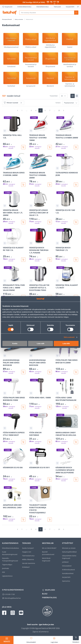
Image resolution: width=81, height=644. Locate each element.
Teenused (57, 7)
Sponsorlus (66, 581)
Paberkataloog (49, 597)
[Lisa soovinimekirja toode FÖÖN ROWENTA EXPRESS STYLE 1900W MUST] (4, 428)
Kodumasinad (29, 19)
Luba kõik (66, 343)
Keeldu (14, 343)
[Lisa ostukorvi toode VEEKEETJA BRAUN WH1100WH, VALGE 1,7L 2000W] (23, 222)
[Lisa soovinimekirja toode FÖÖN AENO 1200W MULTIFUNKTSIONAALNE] (57, 393)
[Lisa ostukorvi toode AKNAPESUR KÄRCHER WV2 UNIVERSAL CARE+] (23, 519)
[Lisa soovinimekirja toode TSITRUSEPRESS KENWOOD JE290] (57, 168)
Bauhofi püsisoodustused (48, 553)
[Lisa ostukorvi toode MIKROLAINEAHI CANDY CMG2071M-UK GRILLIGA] (76, 442)
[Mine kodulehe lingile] (10, 12)
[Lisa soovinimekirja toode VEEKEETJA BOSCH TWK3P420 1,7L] (57, 243)
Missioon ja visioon (69, 548)
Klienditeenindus (42, 7)
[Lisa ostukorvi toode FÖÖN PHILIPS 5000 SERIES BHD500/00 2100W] (23, 407)
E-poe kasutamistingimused (9, 553)
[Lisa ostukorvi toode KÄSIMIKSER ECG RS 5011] (50, 479)
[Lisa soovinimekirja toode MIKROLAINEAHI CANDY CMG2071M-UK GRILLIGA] (57, 428)
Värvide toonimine (28, 563)
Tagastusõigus (7, 565)
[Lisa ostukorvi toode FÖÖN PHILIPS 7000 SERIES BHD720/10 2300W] (76, 372)
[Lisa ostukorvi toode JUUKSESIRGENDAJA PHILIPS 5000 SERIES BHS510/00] (50, 372)
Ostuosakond (66, 566)
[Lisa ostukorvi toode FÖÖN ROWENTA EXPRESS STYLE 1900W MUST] (23, 442)
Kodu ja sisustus (19, 19)
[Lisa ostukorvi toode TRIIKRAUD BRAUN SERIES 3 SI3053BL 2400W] (23, 184)
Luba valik (40, 343)
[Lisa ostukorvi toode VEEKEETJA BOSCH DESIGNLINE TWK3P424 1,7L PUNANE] (50, 259)
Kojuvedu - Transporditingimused (10, 559)
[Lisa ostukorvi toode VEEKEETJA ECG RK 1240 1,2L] (76, 222)
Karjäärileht (70, 7)
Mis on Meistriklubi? (49, 548)
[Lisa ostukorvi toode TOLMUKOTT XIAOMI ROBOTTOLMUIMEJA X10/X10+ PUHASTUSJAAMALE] (50, 519)
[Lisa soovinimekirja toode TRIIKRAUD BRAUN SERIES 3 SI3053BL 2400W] (4, 168)
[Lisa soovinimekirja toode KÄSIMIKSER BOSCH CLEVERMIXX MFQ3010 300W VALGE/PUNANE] (57, 463)
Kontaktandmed (67, 573)
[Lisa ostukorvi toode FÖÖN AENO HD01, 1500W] (50, 407)
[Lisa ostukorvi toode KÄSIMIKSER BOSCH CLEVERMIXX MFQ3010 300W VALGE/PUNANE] (76, 479)
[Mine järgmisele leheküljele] (63, 110)
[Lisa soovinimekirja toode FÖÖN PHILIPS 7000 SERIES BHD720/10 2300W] (57, 355)
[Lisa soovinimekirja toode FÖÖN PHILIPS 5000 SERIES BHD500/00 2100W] (4, 393)
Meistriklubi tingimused (46, 559)
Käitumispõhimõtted (69, 552)
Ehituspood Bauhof (7, 19)
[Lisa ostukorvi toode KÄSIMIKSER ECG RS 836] (23, 479)
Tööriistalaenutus (28, 556)
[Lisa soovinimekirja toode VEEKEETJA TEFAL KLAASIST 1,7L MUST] (57, 280)
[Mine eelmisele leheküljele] (17, 110)
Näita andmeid (69, 337)
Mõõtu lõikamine (28, 559)
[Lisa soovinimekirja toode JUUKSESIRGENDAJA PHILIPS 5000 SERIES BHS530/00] (4, 355)
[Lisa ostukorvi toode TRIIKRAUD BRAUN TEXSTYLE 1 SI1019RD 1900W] (50, 147)
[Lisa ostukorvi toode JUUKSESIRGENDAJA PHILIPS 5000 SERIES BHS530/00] (23, 372)
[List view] (77, 96)
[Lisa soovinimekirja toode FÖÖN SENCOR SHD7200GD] (31, 428)
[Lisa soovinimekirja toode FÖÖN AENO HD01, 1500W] (31, 393)
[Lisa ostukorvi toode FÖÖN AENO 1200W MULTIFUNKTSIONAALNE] (76, 407)
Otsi (76, 12)
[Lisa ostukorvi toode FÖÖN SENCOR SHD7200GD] (50, 442)
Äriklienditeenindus (24, 7)
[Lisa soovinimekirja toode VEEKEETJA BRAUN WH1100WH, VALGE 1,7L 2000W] (4, 205)
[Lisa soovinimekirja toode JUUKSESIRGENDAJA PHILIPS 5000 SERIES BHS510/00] (31, 355)
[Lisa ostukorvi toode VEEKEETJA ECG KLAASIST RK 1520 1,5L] (23, 259)
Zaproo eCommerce (41, 631)
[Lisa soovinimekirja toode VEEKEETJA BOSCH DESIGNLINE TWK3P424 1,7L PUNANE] (31, 243)
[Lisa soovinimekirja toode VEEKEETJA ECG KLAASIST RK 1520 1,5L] (4, 243)
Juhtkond (65, 562)
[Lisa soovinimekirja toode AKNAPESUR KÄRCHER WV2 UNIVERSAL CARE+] (4, 500)
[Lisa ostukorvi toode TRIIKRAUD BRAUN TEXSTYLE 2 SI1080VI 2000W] (76, 147)
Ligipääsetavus (7, 576)
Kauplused (8, 7)
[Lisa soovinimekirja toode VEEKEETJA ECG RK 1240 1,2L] (57, 205)
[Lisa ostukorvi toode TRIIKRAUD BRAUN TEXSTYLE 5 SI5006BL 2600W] (50, 184)
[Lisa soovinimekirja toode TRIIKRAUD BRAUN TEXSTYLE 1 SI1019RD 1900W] (31, 130)
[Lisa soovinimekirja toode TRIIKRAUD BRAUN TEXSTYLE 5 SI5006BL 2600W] (31, 168)
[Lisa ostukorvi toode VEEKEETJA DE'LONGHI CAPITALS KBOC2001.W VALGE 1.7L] (50, 222)
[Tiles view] (72, 96)
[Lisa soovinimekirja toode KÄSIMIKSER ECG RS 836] (4, 463)
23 (59, 110)
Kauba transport (28, 548)
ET (78, 7)
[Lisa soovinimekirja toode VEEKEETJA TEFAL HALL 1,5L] (4, 130)
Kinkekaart (26, 567)
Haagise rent (26, 552)
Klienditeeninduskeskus (10, 548)
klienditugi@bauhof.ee (13, 598)
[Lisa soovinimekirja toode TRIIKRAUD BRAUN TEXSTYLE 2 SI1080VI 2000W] (57, 130)
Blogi (44, 594)
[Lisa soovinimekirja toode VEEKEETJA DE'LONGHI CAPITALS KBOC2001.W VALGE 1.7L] (31, 205)
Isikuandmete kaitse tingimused (69, 557)
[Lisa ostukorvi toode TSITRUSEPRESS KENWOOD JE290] (76, 184)
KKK (3, 572)
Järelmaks (5, 568)
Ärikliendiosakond (68, 570)
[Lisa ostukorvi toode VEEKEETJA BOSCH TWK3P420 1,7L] (76, 259)
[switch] (31, 329)
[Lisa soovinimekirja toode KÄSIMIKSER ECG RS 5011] (31, 463)
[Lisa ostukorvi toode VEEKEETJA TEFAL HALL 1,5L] (23, 147)
